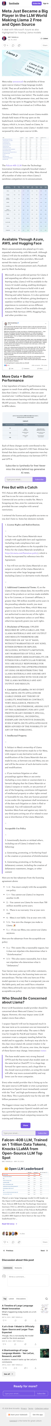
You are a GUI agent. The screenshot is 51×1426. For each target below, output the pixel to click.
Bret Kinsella (13, 37)
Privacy (24, 1408)
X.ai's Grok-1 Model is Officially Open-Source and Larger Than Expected (18, 1329)
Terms (30, 1408)
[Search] (46, 1298)
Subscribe (37, 3)
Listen (45, 38)
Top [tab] (4, 1299)
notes (43, 1050)
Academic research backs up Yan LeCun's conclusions (19, 1360)
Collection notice (42, 1408)
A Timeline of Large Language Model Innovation (17, 1307)
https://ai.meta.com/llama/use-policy (21, 553)
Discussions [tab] (21, 1299)
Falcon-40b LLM (14, 165)
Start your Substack (19, 1414)
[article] (25, 1313)
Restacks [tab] (18, 1268)
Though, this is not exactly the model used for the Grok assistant (17, 1336)
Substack (13, 1421)
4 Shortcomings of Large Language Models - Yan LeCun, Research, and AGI (18, 1353)
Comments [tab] (7, 1268)
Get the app (38, 1414)
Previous (9, 1251)
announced (18, 81)
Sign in (46, 3)
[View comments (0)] (13, 45)
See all (7, 1374)
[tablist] (12, 1267)
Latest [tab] (11, 1299)
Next (43, 1251)
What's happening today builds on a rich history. (19, 1313)
